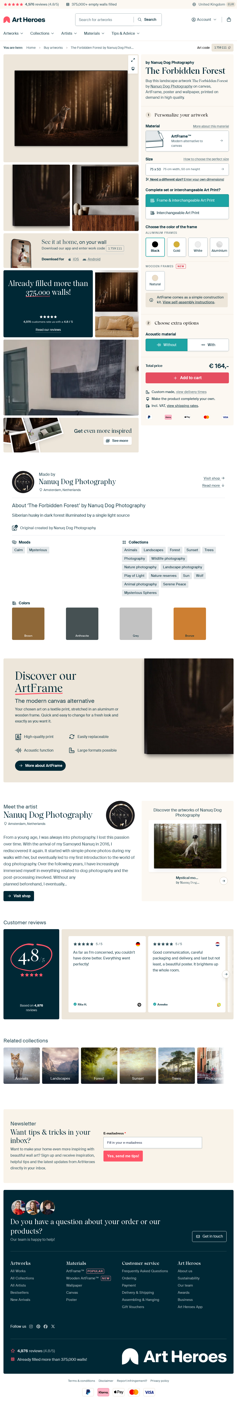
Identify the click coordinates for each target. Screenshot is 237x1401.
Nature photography (140, 567)
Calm (18, 550)
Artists (66, 33)
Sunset (192, 550)
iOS (76, 259)
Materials (92, 33)
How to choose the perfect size (206, 159)
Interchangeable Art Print (178, 212)
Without (169, 344)
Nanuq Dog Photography (172, 62)
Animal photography (140, 584)
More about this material (211, 126)
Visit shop (212, 478)
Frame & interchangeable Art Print (186, 200)
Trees (209, 550)
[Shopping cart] (229, 19)
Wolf (199, 575)
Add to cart (191, 378)
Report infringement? (132, 1381)
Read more (211, 485)
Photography (134, 558)
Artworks (11, 33)
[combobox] (104, 20)
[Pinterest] (38, 1327)
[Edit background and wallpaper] (133, 69)
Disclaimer (106, 1381)
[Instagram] (31, 1327)
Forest (175, 550)
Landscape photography (182, 567)
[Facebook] (45, 1327)
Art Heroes (189, 1263)
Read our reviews (48, 330)
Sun (186, 575)
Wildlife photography (168, 558)
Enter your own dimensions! (187, 179)
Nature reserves (164, 575)
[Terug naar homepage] (24, 19)
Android (94, 259)
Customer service (140, 1263)
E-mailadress (114, 1133)
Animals (130, 550)
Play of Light (134, 575)
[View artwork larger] (133, 60)
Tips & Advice (123, 33)
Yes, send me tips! (123, 1156)
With (211, 344)
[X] (53, 1327)
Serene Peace (174, 584)
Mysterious (38, 550)
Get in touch (213, 1236)
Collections (39, 33)
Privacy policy (159, 1381)
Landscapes (153, 550)
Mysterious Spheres (140, 592)
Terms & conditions (81, 1381)
